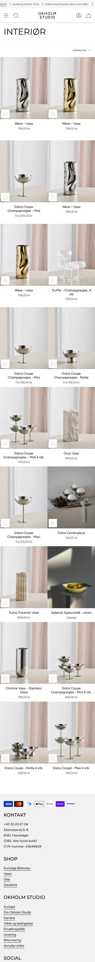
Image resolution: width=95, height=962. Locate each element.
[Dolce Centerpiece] (71, 497)
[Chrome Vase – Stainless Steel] (24, 653)
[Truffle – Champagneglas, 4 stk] (71, 255)
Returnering (12, 940)
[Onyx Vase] (71, 418)
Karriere (9, 918)
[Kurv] (88, 15)
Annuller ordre (14, 946)
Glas (7, 879)
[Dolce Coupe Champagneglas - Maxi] (24, 497)
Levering (10, 935)
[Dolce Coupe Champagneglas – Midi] (24, 171)
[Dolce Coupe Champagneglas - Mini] (24, 338)
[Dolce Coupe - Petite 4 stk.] (24, 733)
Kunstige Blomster (17, 868)
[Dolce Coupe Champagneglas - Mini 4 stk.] (71, 653)
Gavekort (10, 885)
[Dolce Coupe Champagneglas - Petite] (71, 338)
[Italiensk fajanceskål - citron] (71, 577)
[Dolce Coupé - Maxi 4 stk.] (71, 733)
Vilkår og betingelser (18, 923)
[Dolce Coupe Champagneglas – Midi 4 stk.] (24, 418)
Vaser (8, 874)
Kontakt (9, 907)
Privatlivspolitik (14, 929)
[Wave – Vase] (24, 88)
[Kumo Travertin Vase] (24, 577)
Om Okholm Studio (17, 912)
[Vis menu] (6, 15)
